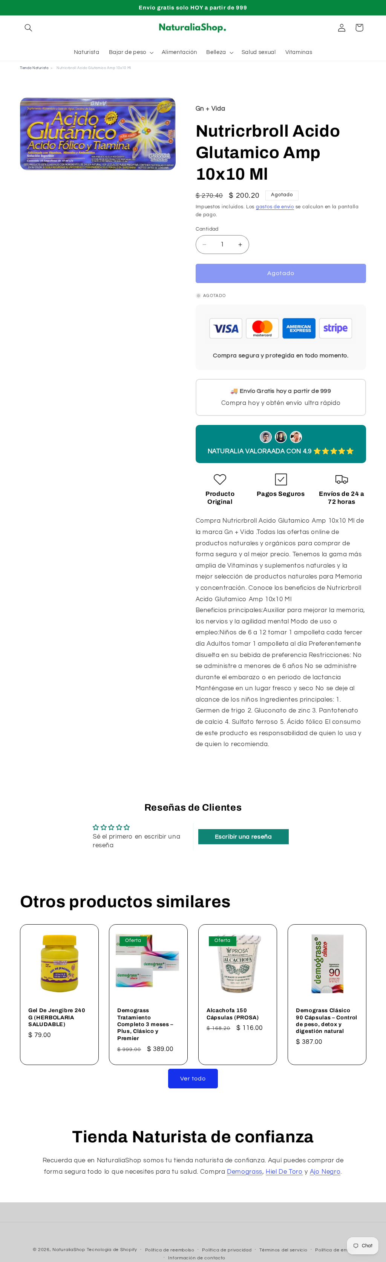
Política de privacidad (226, 1250)
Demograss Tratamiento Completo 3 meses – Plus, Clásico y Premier (145, 1024)
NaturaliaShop (68, 1250)
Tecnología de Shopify (112, 1250)
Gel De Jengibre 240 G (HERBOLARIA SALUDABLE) (57, 1017)
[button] (28, 27)
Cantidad (207, 229)
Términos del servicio (283, 1250)
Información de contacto (196, 1258)
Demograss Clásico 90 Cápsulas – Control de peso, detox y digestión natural (326, 1020)
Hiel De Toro (284, 1171)
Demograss (244, 1171)
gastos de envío (275, 207)
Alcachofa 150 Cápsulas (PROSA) (233, 1013)
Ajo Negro (325, 1171)
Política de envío (334, 1250)
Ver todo (193, 1079)
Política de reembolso (170, 1250)
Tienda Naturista (34, 68)
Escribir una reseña (243, 837)
